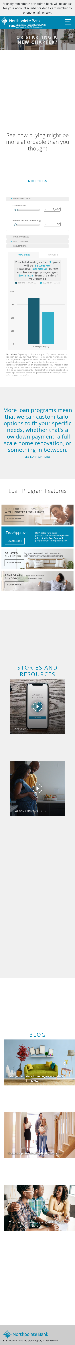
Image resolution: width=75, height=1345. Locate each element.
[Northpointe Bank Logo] (23, 18)
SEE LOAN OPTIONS (37, 452)
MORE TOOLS (37, 176)
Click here (58, 8)
